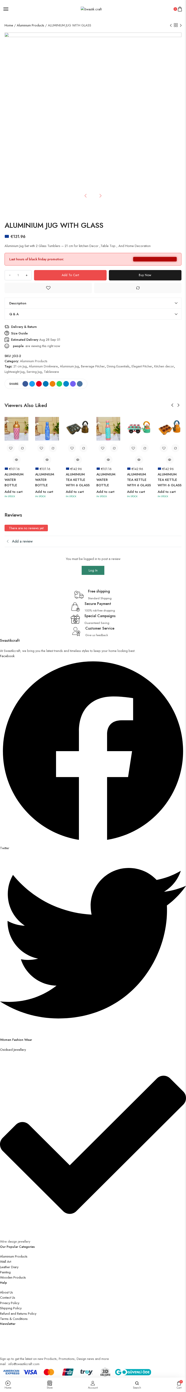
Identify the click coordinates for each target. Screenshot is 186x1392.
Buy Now (145, 275)
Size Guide (19, 333)
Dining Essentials (118, 366)
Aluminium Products (30, 25)
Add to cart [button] (13, 491)
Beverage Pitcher (93, 366)
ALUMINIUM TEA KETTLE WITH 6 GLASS (78, 480)
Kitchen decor (164, 366)
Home (9, 25)
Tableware (51, 371)
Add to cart (70, 275)
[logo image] (91, 8)
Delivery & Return (24, 326)
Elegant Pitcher (142, 366)
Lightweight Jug (14, 371)
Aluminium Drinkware (43, 366)
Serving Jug (34, 371)
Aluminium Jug (69, 366)
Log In (93, 570)
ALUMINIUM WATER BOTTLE (14, 480)
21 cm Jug (20, 366)
